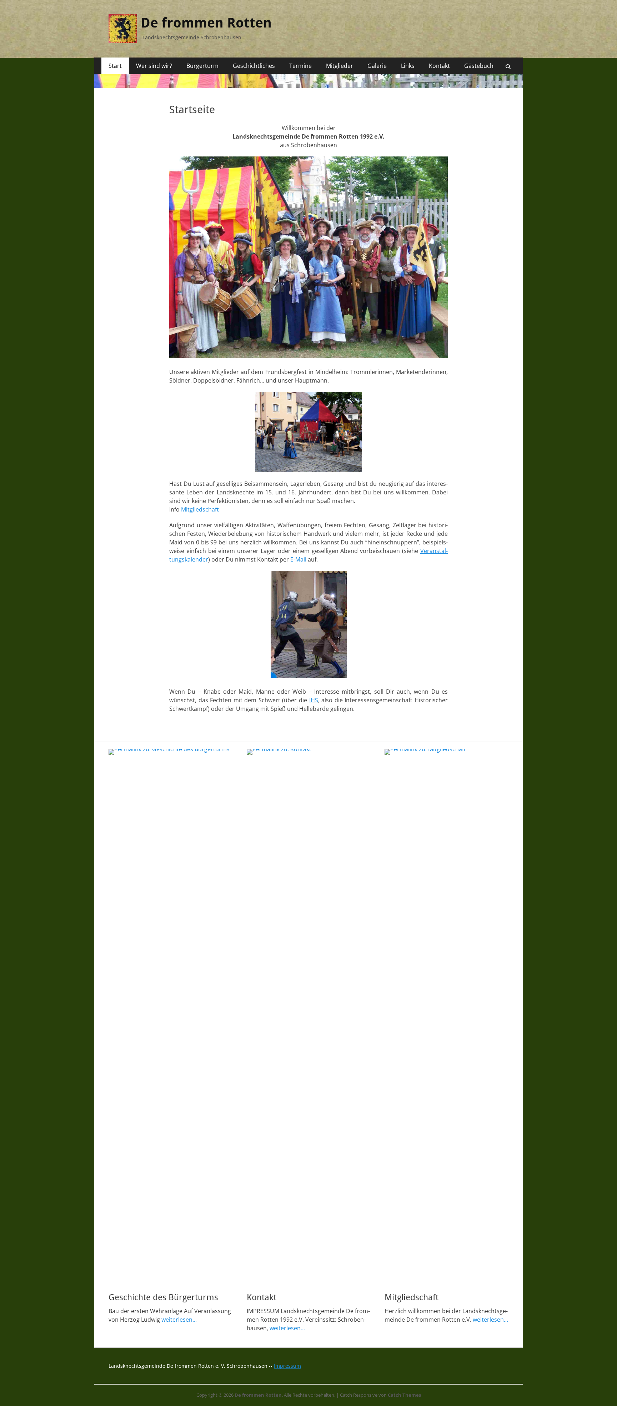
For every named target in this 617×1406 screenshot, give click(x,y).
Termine (300, 66)
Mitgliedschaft (200, 509)
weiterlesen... (179, 1319)
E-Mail (298, 559)
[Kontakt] (309, 1017)
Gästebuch (478, 66)
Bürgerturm (202, 66)
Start (115, 66)
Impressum (287, 1365)
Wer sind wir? (154, 66)
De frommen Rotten (206, 23)
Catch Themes (404, 1395)
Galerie (377, 66)
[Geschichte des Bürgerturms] (170, 1017)
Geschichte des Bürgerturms (163, 1297)
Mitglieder (339, 66)
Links (408, 66)
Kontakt (439, 66)
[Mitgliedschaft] (446, 1017)
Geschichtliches (254, 66)
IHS (313, 700)
